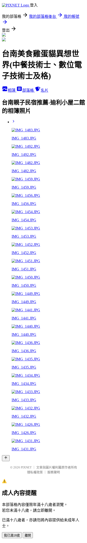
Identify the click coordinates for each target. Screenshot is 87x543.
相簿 (12, 90)
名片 (44, 90)
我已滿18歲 (12, 535)
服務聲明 (53, 472)
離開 (28, 535)
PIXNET (26, 467)
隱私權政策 (35, 472)
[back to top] (6, 458)
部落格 (28, 90)
